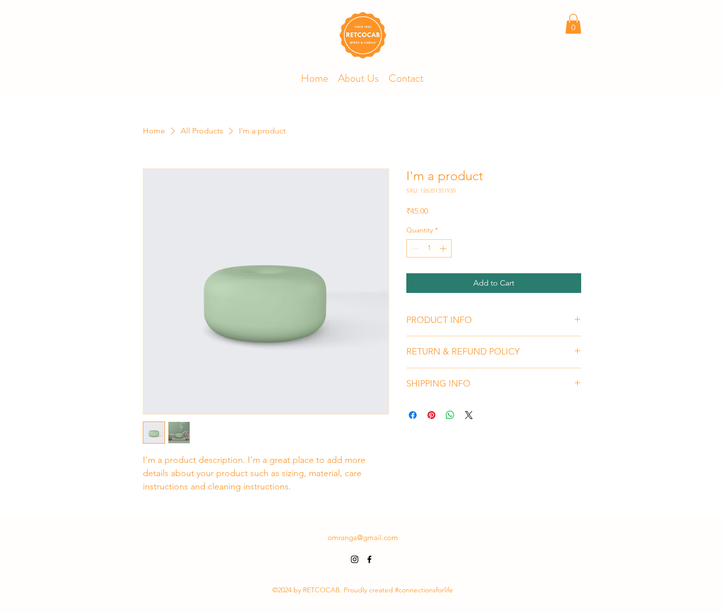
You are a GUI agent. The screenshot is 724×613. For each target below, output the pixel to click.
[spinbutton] (429, 248)
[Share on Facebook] (413, 415)
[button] (573, 24)
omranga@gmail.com (363, 537)
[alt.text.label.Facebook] (369, 559)
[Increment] (444, 248)
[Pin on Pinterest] (431, 415)
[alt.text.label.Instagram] (355, 559)
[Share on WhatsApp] (450, 415)
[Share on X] (469, 415)
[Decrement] (414, 248)
